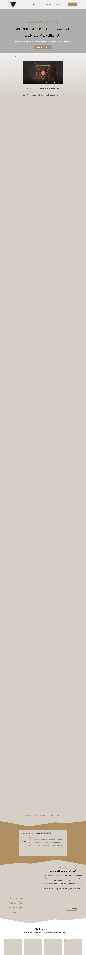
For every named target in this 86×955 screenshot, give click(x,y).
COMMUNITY (49, 4)
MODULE (41, 4)
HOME (33, 4)
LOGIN (57, 4)
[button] (21, 841)
